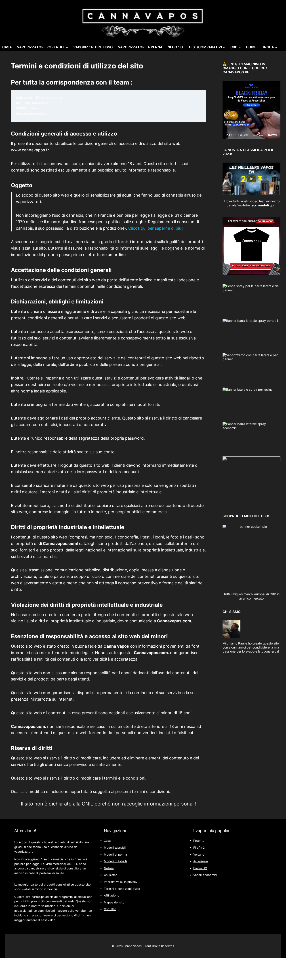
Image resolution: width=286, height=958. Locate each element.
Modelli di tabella (115, 861)
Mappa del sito (114, 902)
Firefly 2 (199, 847)
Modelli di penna (115, 854)
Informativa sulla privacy (120, 882)
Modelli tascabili (115, 847)
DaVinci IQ (200, 868)
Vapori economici (205, 875)
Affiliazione (111, 895)
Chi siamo (110, 875)
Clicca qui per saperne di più (154, 228)
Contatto (110, 909)
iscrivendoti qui (263, 205)
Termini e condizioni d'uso (122, 888)
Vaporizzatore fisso (93, 47)
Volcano (198, 854)
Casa (7, 47)
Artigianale (200, 861)
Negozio (175, 47)
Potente (198, 840)
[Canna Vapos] (143, 20)
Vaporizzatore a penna (140, 47)
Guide (251, 47)
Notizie (109, 868)
